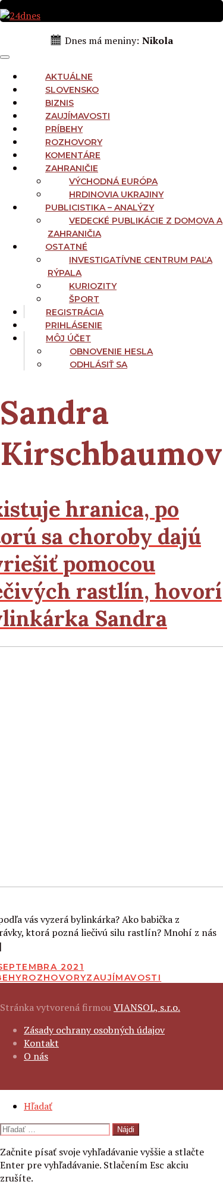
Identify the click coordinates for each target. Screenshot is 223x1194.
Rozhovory (73, 142)
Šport (84, 299)
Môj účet (68, 338)
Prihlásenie (73, 325)
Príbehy (64, 129)
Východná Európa (113, 181)
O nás (36, 1056)
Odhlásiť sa (98, 364)
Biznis (59, 103)
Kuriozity (93, 286)
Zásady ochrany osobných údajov (94, 1029)
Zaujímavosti (77, 116)
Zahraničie (71, 168)
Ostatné (66, 246)
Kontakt (41, 1043)
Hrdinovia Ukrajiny (116, 194)
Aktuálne (69, 76)
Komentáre (72, 155)
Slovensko (72, 89)
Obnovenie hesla (111, 351)
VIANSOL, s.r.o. (147, 1007)
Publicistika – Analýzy (99, 207)
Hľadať (38, 1106)
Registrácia (74, 312)
